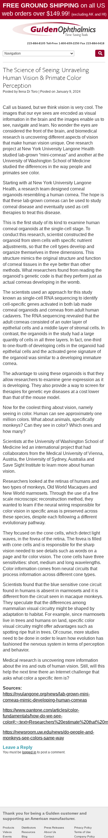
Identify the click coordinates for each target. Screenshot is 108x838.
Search (99, 53)
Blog (24, 836)
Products (8, 827)
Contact (49, 836)
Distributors (29, 827)
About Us (50, 832)
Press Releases (54, 827)
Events (7, 836)
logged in (29, 752)
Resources (28, 832)
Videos (7, 832)
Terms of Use (82, 832)
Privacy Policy (83, 827)
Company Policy (84, 836)
